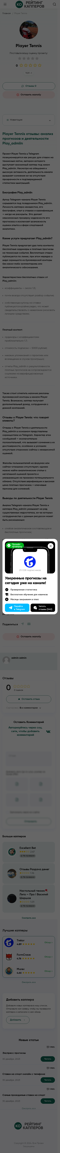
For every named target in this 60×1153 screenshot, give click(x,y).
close (51, 546)
